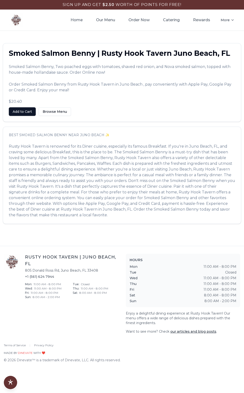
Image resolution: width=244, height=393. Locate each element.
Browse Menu (55, 111)
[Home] (16, 20)
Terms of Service (15, 345)
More (225, 20)
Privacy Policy (44, 345)
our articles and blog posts (193, 331)
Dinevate (25, 353)
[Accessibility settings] (10, 382)
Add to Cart (22, 111)
